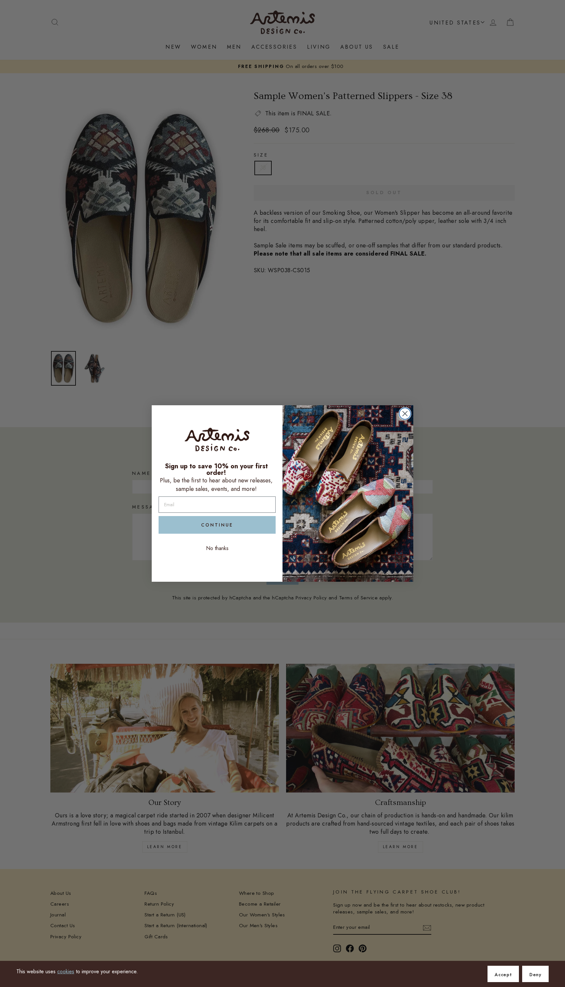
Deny (535, 974)
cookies (65, 971)
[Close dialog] (405, 413)
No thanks (217, 548)
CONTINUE (217, 525)
